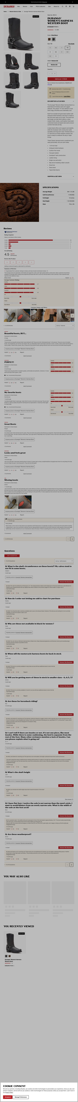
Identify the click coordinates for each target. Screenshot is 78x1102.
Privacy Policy (9, 1092)
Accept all (8, 1097)
